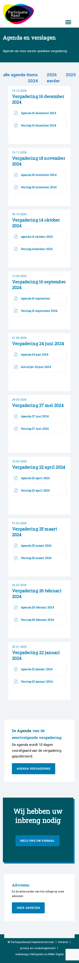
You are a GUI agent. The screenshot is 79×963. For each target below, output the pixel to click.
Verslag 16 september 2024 (39, 311)
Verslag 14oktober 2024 (37, 249)
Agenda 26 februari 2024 (37, 607)
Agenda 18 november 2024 (39, 175)
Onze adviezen (28, 908)
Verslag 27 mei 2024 (35, 428)
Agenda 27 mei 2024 (35, 416)
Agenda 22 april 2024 (35, 478)
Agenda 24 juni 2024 (34, 354)
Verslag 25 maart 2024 (36, 558)
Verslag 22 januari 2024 (37, 681)
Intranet (63, 942)
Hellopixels (37, 954)
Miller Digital (55, 954)
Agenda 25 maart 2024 (36, 545)
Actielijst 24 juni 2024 (36, 367)
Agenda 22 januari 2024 (37, 669)
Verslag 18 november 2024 (39, 187)
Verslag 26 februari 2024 (37, 620)
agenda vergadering (33, 768)
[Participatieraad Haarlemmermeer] (18, 14)
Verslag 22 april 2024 (35, 490)
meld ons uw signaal (37, 840)
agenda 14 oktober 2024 (37, 236)
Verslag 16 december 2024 (38, 125)
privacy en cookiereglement (37, 948)
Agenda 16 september (35, 298)
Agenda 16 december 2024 (38, 113)
